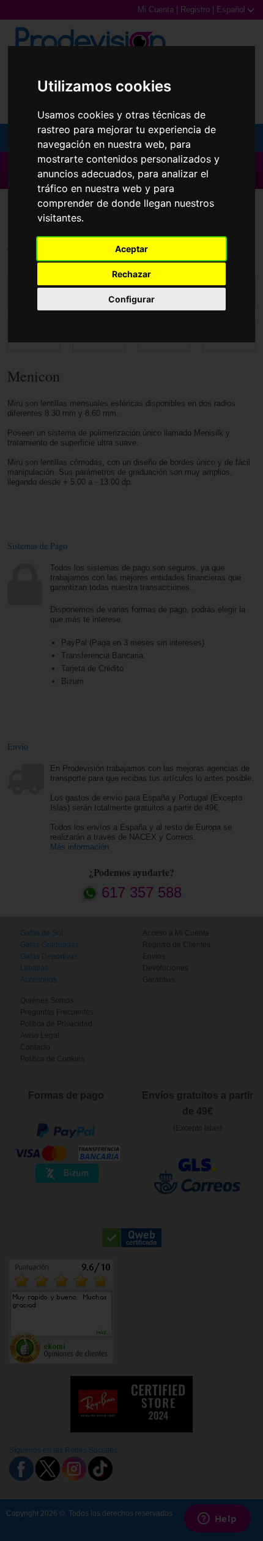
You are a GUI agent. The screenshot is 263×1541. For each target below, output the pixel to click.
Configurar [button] (131, 299)
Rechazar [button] (131, 274)
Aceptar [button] (131, 249)
